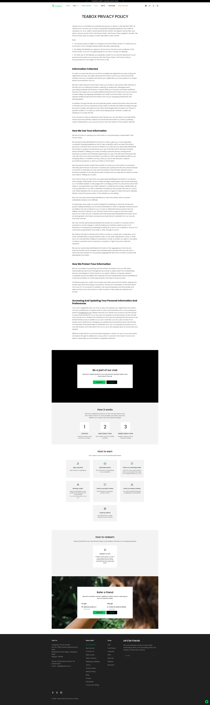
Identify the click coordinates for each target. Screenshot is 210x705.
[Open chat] (206, 701)
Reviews (110, 661)
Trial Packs (111, 648)
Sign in (112, 382)
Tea (109, 645)
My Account (90, 648)
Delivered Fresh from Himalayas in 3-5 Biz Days (105, 1)
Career (88, 678)
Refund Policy (91, 672)
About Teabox (91, 658)
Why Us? (111, 658)
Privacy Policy (91, 668)
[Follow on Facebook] (53, 692)
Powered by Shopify (72, 699)
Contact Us (90, 651)
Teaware (111, 651)
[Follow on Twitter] (57, 692)
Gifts (109, 655)
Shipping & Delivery (93, 661)
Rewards (111, 665)
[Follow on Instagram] (61, 692)
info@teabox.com (85, 313)
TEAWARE (111, 6)
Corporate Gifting (92, 685)
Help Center (90, 655)
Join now (99, 382)
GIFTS (103, 6)
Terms (88, 665)
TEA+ (75, 6)
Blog (87, 675)
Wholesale (89, 682)
